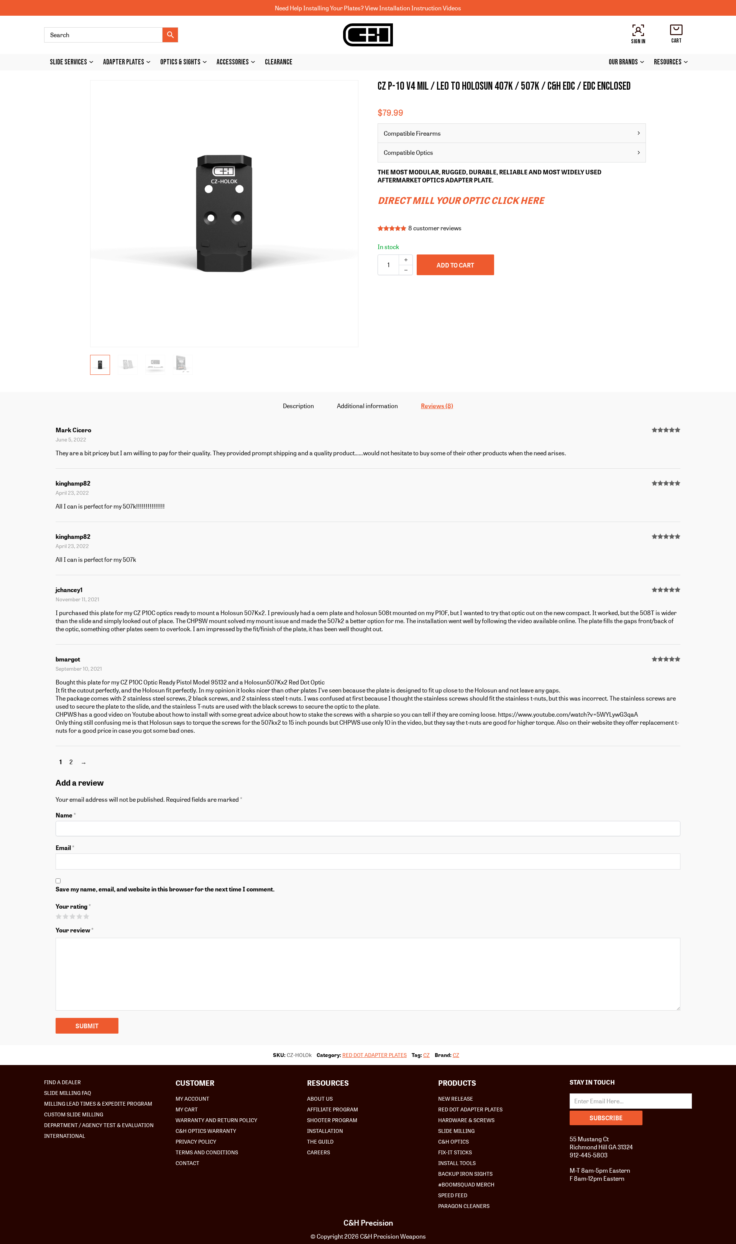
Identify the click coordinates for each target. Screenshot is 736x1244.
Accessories (233, 62)
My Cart (187, 1109)
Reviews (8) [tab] (437, 406)
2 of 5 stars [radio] (65, 916)
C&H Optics (453, 1141)
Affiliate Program (332, 1109)
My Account (192, 1098)
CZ (426, 1054)
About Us (320, 1098)
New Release (455, 1098)
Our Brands (623, 62)
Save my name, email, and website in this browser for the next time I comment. (165, 889)
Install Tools (457, 1162)
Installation (325, 1130)
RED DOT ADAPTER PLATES (374, 1054)
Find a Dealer (62, 1081)
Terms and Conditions (207, 1152)
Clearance (278, 62)
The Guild (320, 1141)
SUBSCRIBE (606, 1118)
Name (66, 815)
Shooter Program (332, 1119)
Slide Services (68, 62)
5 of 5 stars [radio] (86, 916)
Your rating (73, 906)
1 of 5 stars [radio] (58, 916)
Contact (187, 1162)
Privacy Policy (196, 1141)
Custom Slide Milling (73, 1114)
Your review (75, 930)
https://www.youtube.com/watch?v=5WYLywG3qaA (568, 714)
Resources (668, 62)
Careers (318, 1152)
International (64, 1135)
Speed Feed (452, 1194)
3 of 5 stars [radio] (72, 916)
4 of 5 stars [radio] (79, 916)
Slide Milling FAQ (67, 1092)
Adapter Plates (123, 62)
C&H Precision (368, 1222)
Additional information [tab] (367, 406)
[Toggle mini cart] (676, 30)
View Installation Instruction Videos (413, 8)
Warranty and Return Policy (216, 1119)
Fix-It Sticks (455, 1152)
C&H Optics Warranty (206, 1130)
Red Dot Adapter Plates (470, 1109)
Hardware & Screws (466, 1119)
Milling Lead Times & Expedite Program (98, 1103)
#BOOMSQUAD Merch (466, 1184)
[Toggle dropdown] (93, 62)
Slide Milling (456, 1130)
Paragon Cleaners (464, 1205)
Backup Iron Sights (465, 1173)
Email (65, 848)
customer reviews (435, 228)
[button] (348, 90)
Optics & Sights (180, 62)
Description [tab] (298, 406)
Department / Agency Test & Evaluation (99, 1124)
